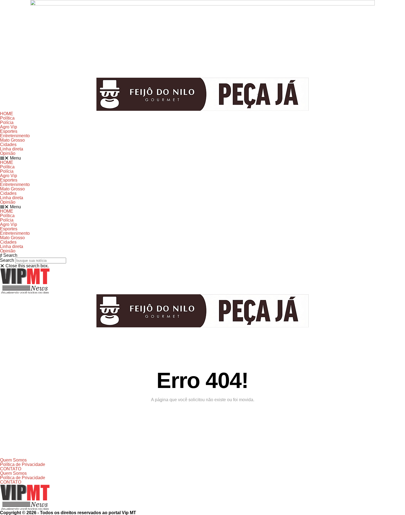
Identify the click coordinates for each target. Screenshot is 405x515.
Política (7, 118)
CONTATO (10, 469)
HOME (6, 113)
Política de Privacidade (22, 464)
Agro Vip (8, 127)
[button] (202, 158)
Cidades (8, 144)
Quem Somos (13, 460)
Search (7, 260)
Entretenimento (15, 135)
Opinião (7, 153)
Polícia (6, 122)
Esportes (8, 131)
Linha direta (11, 149)
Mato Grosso (12, 140)
